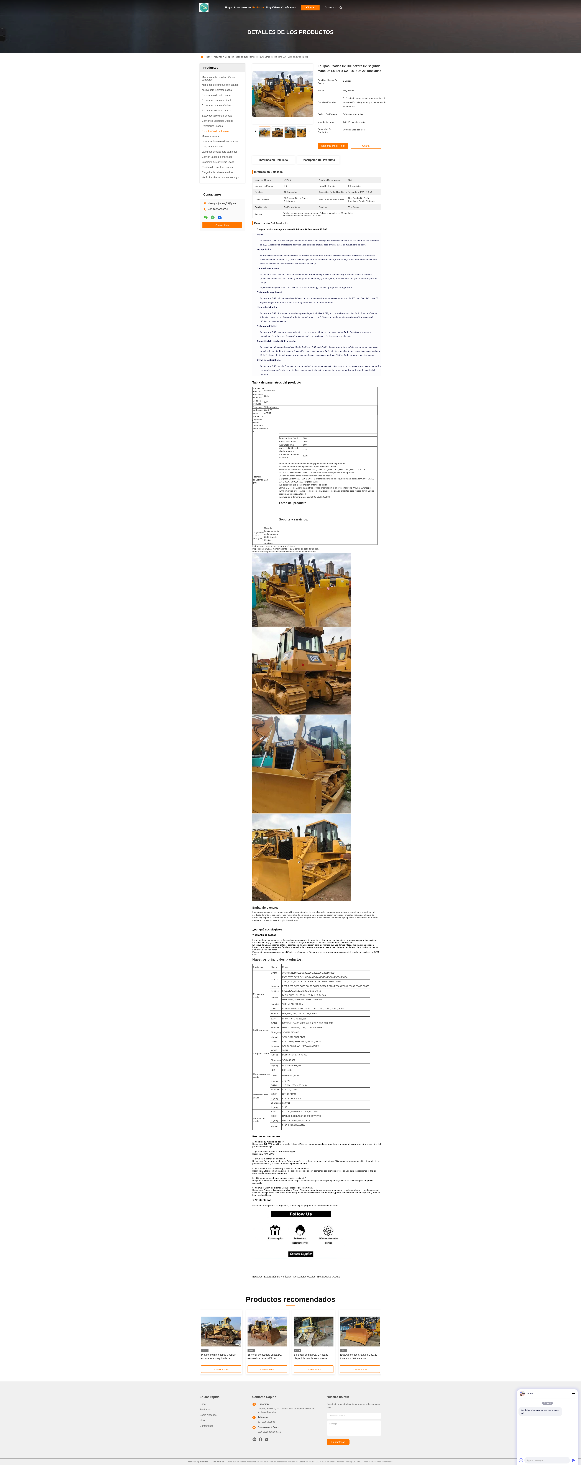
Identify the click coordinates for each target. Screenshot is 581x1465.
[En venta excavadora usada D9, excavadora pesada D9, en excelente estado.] (267, 1331)
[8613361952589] (267, 1440)
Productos (258, 7)
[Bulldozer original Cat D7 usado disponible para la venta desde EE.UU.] (313, 1331)
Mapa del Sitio (217, 1461)
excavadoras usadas (328, 1276)
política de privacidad (198, 1461)
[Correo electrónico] (219, 217)
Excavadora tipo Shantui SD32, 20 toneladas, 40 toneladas (358, 1356)
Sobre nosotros (242, 7)
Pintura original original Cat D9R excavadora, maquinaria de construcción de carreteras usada (219, 1356)
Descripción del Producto (318, 159)
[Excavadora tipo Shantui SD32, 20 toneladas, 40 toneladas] (360, 1331)
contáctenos (338, 1442)
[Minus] (573, 1393)
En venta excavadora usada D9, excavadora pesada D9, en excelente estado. (265, 1356)
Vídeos (276, 7)
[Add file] (521, 1460)
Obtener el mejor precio (333, 146)
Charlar (310, 7)
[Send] (573, 1460)
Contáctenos (288, 7)
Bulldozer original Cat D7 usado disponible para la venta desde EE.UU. (311, 1356)
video (203, 1420)
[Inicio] (204, 7)
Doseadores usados (304, 1276)
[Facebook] (260, 1440)
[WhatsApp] (212, 217)
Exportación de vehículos (278, 1276)
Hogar (228, 7)
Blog (268, 7)
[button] (205, 1338)
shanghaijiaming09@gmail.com (225, 203)
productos (205, 1409)
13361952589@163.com (269, 1432)
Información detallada (273, 159)
